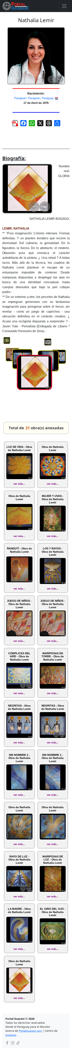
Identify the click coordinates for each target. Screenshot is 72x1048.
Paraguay (48, 98)
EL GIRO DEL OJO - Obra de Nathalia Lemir (52, 912)
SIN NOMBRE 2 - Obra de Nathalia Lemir (19, 758)
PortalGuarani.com (30, 1030)
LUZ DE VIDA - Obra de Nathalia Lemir (19, 448)
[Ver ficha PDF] (13, 124)
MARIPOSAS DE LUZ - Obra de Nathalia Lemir (52, 859)
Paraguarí (20, 98)
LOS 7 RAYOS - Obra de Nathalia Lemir (53, 551)
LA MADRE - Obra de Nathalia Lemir (19, 910)
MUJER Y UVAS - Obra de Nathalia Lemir (53, 499)
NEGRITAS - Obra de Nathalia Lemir (19, 707)
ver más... (19, 483)
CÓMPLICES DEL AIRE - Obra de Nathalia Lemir (19, 656)
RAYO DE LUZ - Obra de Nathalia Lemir (19, 859)
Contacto (10, 1035)
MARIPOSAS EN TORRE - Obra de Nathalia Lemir (52, 656)
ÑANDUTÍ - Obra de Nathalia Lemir (19, 550)
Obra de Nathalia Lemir (53, 448)
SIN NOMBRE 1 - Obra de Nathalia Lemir (53, 758)
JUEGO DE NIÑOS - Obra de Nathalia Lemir (19, 604)
